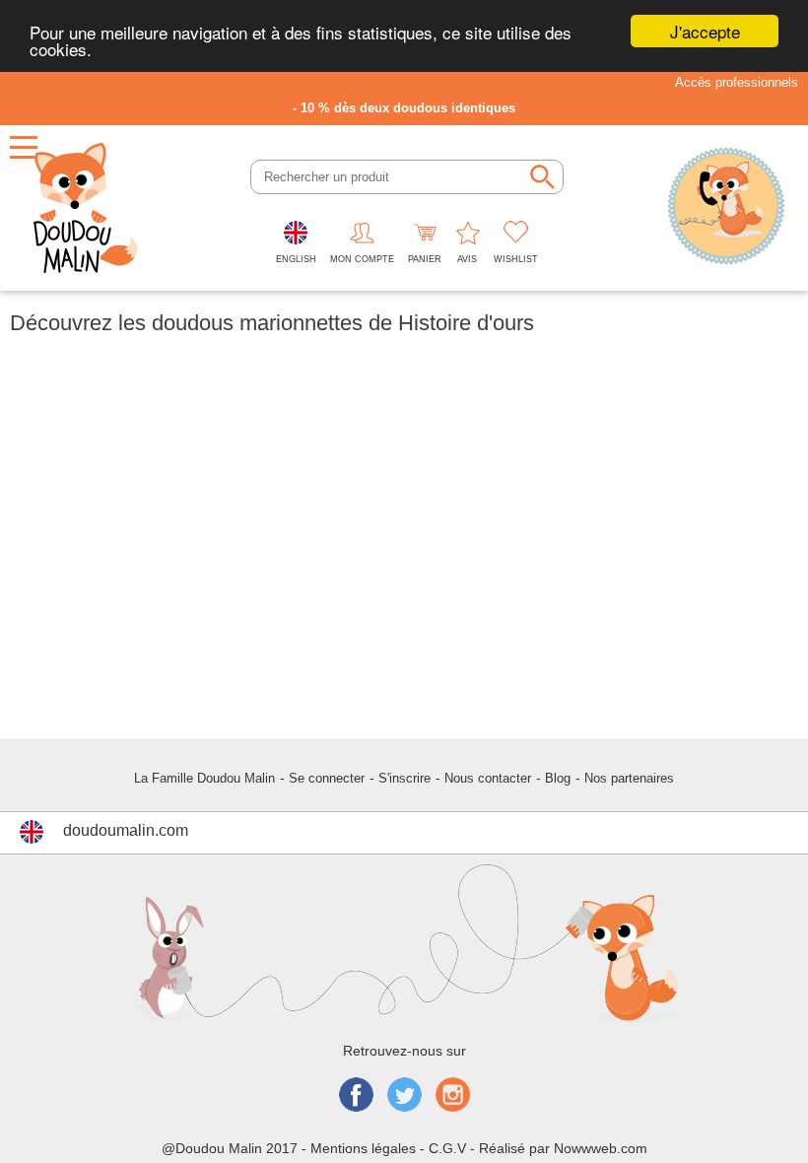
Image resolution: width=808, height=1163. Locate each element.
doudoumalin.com (125, 830)
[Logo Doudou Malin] (85, 208)
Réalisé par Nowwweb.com (563, 1148)
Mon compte (362, 259)
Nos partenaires (629, 778)
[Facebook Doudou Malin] (356, 1096)
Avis (467, 259)
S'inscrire (404, 778)
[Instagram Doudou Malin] (453, 1096)
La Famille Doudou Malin (204, 778)
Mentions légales (363, 1148)
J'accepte (705, 31)
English (296, 259)
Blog (558, 778)
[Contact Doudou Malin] (726, 208)
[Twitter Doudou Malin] (404, 1096)
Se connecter (327, 778)
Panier (424, 259)
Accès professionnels (736, 82)
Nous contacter (487, 778)
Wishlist (516, 259)
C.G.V (447, 1148)
